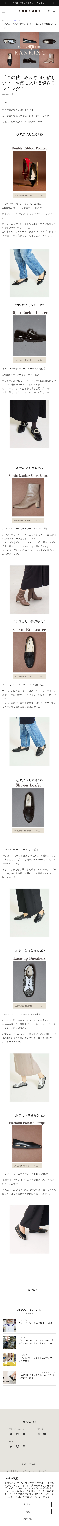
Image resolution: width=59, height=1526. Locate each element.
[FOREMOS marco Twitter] (11, 1434)
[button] (3, 11)
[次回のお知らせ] (54, 3)
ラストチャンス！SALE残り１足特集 (36, 1323)
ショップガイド (39, 1471)
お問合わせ (26, 1471)
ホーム (5, 20)
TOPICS (14, 20)
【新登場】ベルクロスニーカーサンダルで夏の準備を (36, 1376)
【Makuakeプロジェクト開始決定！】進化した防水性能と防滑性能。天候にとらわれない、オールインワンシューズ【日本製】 (36, 1342)
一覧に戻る (31, 1290)
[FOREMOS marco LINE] (23, 1434)
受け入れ (28, 1504)
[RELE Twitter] (11, 1447)
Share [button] (7, 102)
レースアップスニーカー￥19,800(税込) (21, 1014)
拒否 (28, 1511)
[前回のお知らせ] (5, 3)
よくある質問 (13, 1471)
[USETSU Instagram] (38, 1434)
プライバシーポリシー (41, 1496)
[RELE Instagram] (17, 1447)
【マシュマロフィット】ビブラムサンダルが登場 (36, 1359)
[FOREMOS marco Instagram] (17, 1434)
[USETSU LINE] (44, 1434)
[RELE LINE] (23, 1447)
